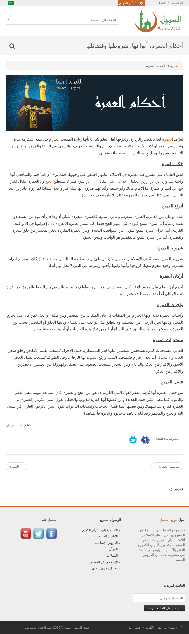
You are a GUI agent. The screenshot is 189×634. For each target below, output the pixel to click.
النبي (111, 181)
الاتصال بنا (135, 627)
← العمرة (16, 466)
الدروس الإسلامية (106, 542)
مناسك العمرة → (167, 466)
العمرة (174, 65)
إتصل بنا (159, 3)
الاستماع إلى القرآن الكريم (100, 530)
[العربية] (11, 3)
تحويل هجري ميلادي (105, 568)
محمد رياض (14, 425)
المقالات (112, 555)
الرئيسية (177, 3)
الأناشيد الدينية (108, 536)
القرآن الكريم (129, 3)
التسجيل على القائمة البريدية (164, 608)
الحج (48, 181)
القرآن (113, 549)
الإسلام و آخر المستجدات (101, 562)
